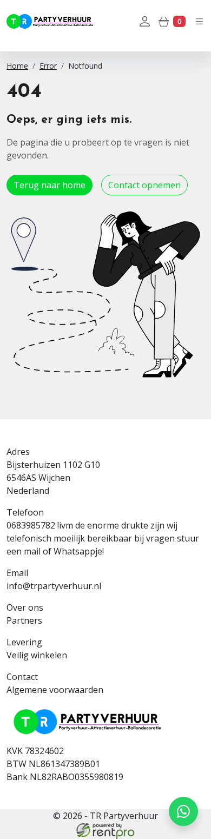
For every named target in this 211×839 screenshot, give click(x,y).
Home (17, 66)
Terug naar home (49, 185)
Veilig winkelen (36, 655)
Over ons (24, 607)
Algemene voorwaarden (54, 690)
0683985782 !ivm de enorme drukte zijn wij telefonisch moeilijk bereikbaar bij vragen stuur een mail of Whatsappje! (102, 538)
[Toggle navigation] (199, 20)
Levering (24, 642)
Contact (22, 677)
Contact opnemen (144, 185)
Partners (24, 620)
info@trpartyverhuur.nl (53, 586)
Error (48, 66)
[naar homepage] (49, 21)
